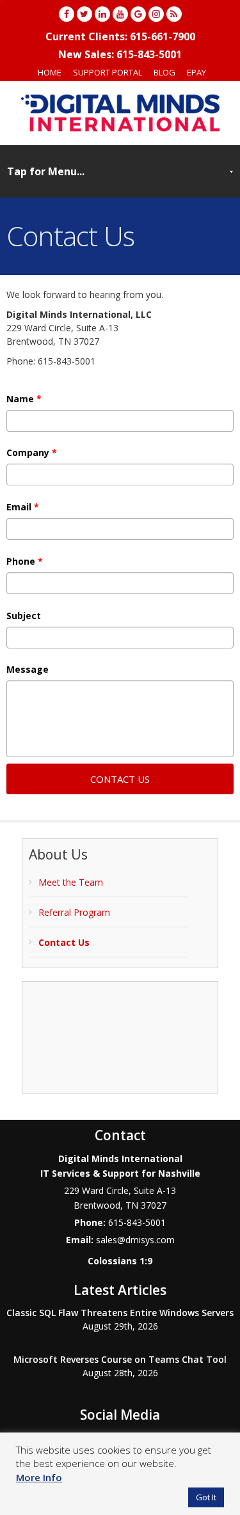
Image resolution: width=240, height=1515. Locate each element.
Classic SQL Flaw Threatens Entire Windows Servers (120, 1313)
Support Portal (107, 72)
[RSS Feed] (174, 14)
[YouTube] (120, 14)
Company (31, 453)
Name (24, 399)
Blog (164, 72)
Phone (24, 561)
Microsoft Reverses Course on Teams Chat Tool (120, 1359)
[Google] (138, 14)
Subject (23, 616)
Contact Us (64, 942)
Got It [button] (206, 1497)
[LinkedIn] (102, 14)
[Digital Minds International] (120, 113)
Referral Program (74, 912)
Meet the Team (70, 882)
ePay (196, 72)
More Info (39, 1477)
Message (27, 669)
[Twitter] (84, 14)
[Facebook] (67, 14)
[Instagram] (156, 14)
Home (49, 72)
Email (22, 507)
